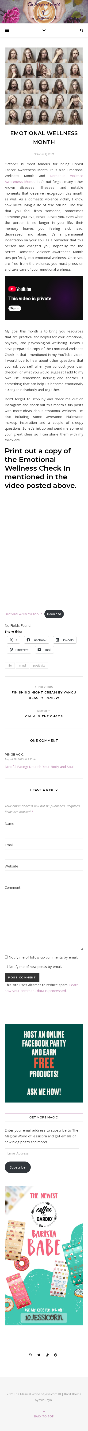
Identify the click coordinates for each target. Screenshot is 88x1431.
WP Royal (46, 1400)
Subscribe (18, 1167)
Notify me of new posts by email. (35, 966)
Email (9, 844)
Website (11, 866)
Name (9, 823)
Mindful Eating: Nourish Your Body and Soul (39, 766)
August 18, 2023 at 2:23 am (21, 759)
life (10, 666)
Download (54, 614)
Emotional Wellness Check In (23, 614)
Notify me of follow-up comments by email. (43, 957)
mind (22, 666)
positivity (39, 666)
